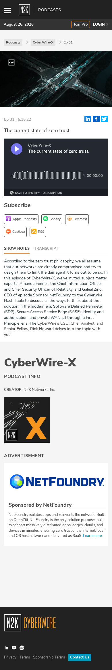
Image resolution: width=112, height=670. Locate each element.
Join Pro (81, 25)
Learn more (92, 535)
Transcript (46, 248)
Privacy (10, 657)
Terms (25, 657)
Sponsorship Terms (49, 657)
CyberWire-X (40, 362)
